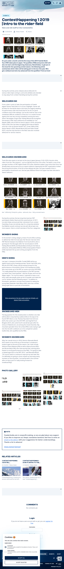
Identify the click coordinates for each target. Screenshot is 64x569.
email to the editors (11, 440)
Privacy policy (56, 566)
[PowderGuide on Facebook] (54, 558)
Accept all (21, 558)
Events (51, 554)
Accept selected (21, 562)
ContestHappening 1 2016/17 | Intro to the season (31, 462)
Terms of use (49, 563)
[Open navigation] (59, 564)
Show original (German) (12, 447)
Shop (59, 554)
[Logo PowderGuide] (8, 3)
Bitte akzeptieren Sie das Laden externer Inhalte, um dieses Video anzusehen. (21, 299)
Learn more (8, 543)
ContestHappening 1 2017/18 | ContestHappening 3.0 (11, 462)
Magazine (42, 554)
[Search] (56, 2)
